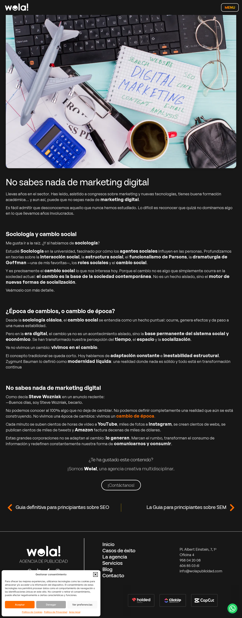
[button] (95, 574)
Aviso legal (74, 612)
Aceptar (20, 604)
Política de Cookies (32, 612)
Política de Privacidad (55, 612)
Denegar (51, 604)
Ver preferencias (82, 604)
